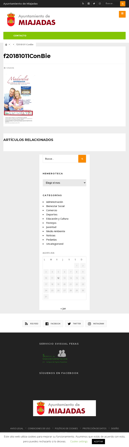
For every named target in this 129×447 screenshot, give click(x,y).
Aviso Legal (16, 428)
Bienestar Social (55, 206)
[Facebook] (88, 3)
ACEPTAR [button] (98, 441)
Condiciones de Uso (39, 428)
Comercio (51, 210)
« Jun (63, 308)
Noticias (50, 235)
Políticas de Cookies (66, 428)
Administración (54, 201)
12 (58, 278)
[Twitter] (94, 3)
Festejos (51, 222)
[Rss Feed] (83, 3)
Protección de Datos (94, 428)
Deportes (51, 214)
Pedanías (51, 239)
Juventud (51, 227)
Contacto (19, 35)
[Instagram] (99, 3)
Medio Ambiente (55, 231)
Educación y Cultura (57, 218)
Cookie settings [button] (79, 441)
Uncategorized (54, 243)
